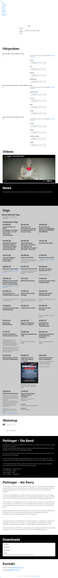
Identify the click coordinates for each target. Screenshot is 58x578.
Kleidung (9, 424)
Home (3, 3)
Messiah (32, 142)
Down (31, 66)
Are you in (32, 98)
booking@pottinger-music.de (13, 570)
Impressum (30, 576)
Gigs (3, 8)
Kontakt (4, 15)
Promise (32, 123)
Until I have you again (34, 136)
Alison (31, 104)
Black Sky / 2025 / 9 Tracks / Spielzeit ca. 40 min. (13, 53)
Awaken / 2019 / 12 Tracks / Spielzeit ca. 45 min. (13, 117)
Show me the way (34, 91)
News (3, 7)
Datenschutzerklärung (36, 576)
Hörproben (4, 4)
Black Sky (32, 72)
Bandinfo (4, 10)
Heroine (31, 110)
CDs (6, 424)
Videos (3, 6)
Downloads (4, 14)
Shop (3, 12)
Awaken (31, 129)
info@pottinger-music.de (17, 567)
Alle (3, 424)
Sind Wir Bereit (33, 79)
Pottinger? (4, 11)
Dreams (31, 60)
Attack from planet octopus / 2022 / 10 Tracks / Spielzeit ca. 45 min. (18, 85)
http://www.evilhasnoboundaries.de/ (10, 413)
